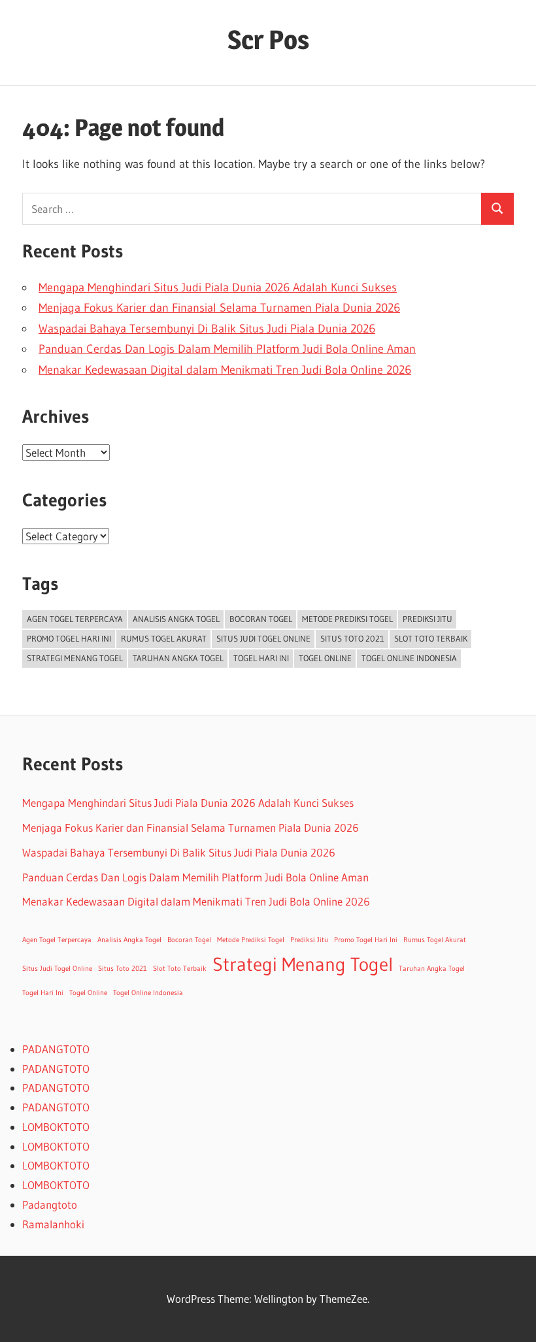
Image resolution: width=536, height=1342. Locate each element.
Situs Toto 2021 (352, 638)
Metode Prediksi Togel (347, 619)
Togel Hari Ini (261, 658)
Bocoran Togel (260, 619)
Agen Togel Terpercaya (75, 619)
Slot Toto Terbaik (430, 638)
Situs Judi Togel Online (263, 638)
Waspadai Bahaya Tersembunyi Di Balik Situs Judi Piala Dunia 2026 (207, 328)
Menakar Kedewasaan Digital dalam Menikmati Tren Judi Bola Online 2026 (225, 370)
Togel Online (325, 658)
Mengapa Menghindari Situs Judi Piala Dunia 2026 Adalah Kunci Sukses (218, 287)
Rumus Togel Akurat (164, 638)
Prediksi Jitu (427, 619)
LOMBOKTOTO (56, 1127)
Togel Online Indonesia (409, 658)
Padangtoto (49, 1204)
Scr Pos (268, 40)
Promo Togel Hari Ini (69, 638)
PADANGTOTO (56, 1049)
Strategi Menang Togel (75, 658)
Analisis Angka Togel (176, 619)
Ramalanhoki (53, 1224)
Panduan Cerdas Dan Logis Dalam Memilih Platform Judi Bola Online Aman (227, 349)
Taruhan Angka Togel (178, 658)
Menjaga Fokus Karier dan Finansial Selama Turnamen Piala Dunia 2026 (219, 308)
